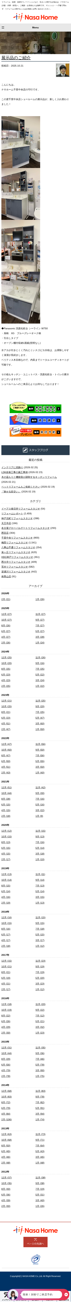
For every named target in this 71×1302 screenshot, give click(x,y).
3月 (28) (40, 637)
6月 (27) (5, 631)
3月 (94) (40, 1113)
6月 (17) (5, 934)
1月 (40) (40, 772)
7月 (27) (40, 625)
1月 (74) (40, 1119)
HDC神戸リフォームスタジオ (17, 557)
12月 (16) (6, 917)
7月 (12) (40, 1015)
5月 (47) (40, 717)
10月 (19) (6, 1010)
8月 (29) (5, 1059)
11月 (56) (40, 744)
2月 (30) (5, 1032)
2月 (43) (5, 772)
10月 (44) (6, 793)
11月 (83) (40, 1091)
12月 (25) (6, 657)
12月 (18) (6, 1004)
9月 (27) (40, 619)
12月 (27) (6, 614)
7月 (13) (40, 885)
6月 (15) (5, 804)
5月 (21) (40, 1021)
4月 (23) (5, 680)
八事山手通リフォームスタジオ (18, 547)
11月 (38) (40, 1177)
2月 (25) (5, 686)
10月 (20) (6, 663)
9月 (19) (40, 966)
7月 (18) (40, 928)
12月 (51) (6, 787)
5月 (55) (40, 761)
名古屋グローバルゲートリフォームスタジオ (25, 528)
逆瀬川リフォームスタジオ (15, 571)
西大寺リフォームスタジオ (15, 562)
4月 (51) (5, 723)
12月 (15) (6, 960)
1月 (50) (40, 729)
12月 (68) (6, 1091)
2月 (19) (5, 902)
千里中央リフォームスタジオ (17, 537)
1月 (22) (40, 686)
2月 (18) (5, 816)
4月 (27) (5, 637)
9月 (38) (40, 1183)
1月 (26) (40, 599)
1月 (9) (39, 816)
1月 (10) (40, 859)
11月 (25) (40, 700)
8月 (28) (5, 798)
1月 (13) (40, 902)
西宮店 (5, 532)
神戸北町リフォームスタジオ (17, 518)
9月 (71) (40, 1139)
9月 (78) (40, 1096)
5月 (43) (40, 1151)
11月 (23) (40, 960)
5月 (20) (40, 978)
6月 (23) (5, 674)
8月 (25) (5, 669)
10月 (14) (6, 880)
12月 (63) (6, 1134)
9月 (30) (40, 793)
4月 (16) (5, 897)
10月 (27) (6, 619)
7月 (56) (40, 755)
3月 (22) (40, 810)
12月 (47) (6, 744)
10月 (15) (6, 836)
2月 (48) (5, 1162)
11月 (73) (40, 1134)
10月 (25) (6, 706)
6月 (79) (5, 1108)
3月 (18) (40, 853)
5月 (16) (40, 804)
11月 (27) (40, 614)
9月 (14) (40, 880)
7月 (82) (40, 1102)
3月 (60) (40, 723)
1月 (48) (40, 1162)
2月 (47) (5, 729)
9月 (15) (40, 923)
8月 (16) (5, 928)
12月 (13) (6, 874)
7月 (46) (40, 1059)
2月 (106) (6, 1119)
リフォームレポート (12, 513)
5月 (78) (40, 1064)
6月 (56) (5, 1064)
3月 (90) (40, 1070)
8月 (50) (5, 1145)
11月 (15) (40, 830)
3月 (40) (40, 1200)
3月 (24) (40, 680)
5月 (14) (40, 848)
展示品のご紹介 (16, 57)
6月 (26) (5, 1021)
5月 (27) (40, 631)
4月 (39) (5, 1200)
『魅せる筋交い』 (11, 491)
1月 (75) (40, 1076)
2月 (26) (5, 642)
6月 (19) (5, 978)
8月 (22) (5, 1015)
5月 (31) (40, 1194)
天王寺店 (6, 523)
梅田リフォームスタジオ (14, 542)
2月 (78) (5, 1076)
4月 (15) (5, 810)
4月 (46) (5, 1157)
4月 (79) (5, 1070)
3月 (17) (40, 940)
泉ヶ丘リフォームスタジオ (15, 552)
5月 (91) (40, 1108)
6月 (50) (5, 761)
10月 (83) (6, 1096)
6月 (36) (5, 1194)
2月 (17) (5, 859)
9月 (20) (40, 706)
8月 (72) (5, 1102)
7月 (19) (40, 972)
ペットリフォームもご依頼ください (20, 486)
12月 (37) (6, 1177)
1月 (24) (40, 642)
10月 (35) (6, 1183)
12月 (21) (6, 700)
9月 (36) (40, 1053)
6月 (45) (5, 1151)
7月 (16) (40, 798)
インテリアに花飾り (12, 467)
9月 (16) (40, 663)
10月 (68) (6, 1139)
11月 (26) (40, 657)
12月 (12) (6, 830)
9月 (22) (40, 1010)
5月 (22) (40, 674)
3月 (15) (40, 897)
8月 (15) (5, 885)
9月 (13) (40, 836)
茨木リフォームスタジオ (14, 566)
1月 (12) (40, 946)
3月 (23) (40, 983)
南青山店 (6, 576)
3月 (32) (40, 1027)
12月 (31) (6, 1047)
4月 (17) (5, 940)
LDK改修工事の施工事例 (14, 472)
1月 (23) (40, 1032)
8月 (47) (5, 755)
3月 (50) (40, 767)
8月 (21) (5, 712)
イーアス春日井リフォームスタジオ (20, 508)
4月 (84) (5, 1113)
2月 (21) (5, 599)
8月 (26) (5, 625)
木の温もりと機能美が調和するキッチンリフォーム (29, 477)
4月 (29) (5, 1027)
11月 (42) (40, 787)
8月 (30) (5, 1189)
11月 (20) (40, 1004)
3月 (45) (40, 1157)
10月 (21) (6, 966)
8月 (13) (5, 842)
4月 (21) (5, 983)
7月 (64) (40, 1145)
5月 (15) (40, 934)
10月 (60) (6, 749)
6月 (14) (5, 891)
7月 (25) (40, 669)
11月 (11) (40, 874)
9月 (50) (40, 749)
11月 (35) (40, 1047)
